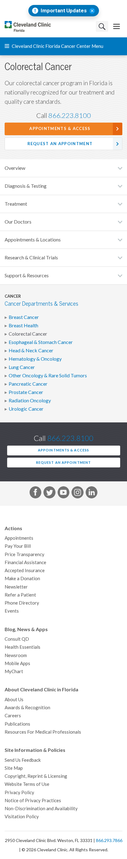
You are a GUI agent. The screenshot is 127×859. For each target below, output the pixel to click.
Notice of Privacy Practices (33, 800)
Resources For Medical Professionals (43, 732)
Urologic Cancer (26, 409)
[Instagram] (77, 493)
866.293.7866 (109, 840)
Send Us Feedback (23, 760)
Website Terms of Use (27, 784)
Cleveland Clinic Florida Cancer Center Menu (57, 46)
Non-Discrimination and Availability (41, 808)
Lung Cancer (22, 367)
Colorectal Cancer (28, 334)
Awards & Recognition (27, 707)
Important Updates (64, 10)
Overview (15, 168)
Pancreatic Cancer (28, 384)
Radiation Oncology (30, 400)
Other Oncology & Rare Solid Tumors (48, 375)
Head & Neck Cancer (31, 350)
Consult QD (17, 639)
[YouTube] (63, 493)
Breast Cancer (24, 317)
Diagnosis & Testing (26, 186)
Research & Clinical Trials (31, 257)
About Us (14, 699)
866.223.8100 (69, 115)
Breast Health (23, 325)
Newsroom (16, 655)
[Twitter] (49, 493)
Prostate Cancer (26, 392)
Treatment (16, 204)
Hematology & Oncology (35, 359)
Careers (13, 716)
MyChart (14, 671)
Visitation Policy (22, 816)
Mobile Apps (17, 663)
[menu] (116, 26)
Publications (17, 724)
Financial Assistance (25, 562)
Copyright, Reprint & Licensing (36, 776)
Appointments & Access (59, 128)
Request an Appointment (60, 143)
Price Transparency (24, 554)
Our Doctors (18, 222)
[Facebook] (35, 493)
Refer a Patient (20, 595)
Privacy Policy (19, 792)
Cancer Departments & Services (41, 303)
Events (12, 611)
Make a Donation (22, 578)
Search (102, 26)
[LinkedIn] (91, 493)
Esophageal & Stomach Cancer (41, 342)
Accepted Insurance (25, 570)
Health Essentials (22, 647)
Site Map (14, 768)
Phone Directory (22, 603)
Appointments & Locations (33, 240)
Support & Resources (27, 275)
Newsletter (16, 587)
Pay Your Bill (18, 546)
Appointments (19, 538)
